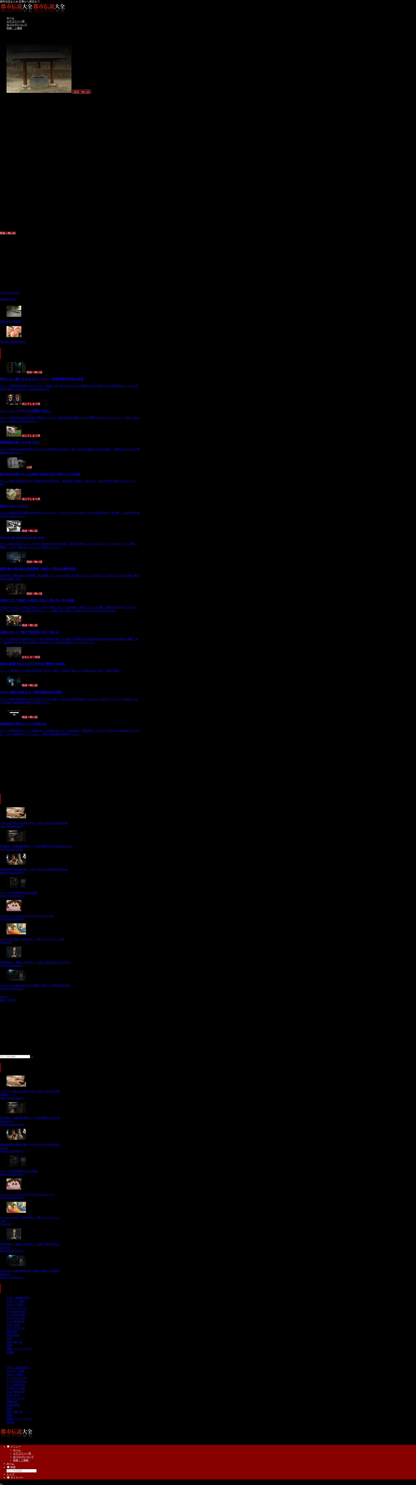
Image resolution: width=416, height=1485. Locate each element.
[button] (32, 1057)
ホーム (17, 1450)
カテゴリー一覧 (22, 1453)
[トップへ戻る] (1, 1484)
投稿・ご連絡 (21, 1460)
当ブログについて (23, 1456)
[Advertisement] (70, 260)
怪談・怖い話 (8, 233)
